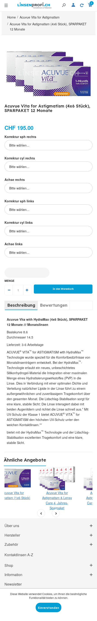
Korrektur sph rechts (20, 136)
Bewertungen (53, 305)
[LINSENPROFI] (34, 4)
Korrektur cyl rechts (20, 158)
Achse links (14, 244)
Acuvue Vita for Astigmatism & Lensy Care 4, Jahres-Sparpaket (57, 500)
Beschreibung (21, 305)
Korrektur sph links (19, 201)
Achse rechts (15, 179)
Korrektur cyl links (19, 222)
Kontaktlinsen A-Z (19, 554)
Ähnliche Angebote (25, 460)
